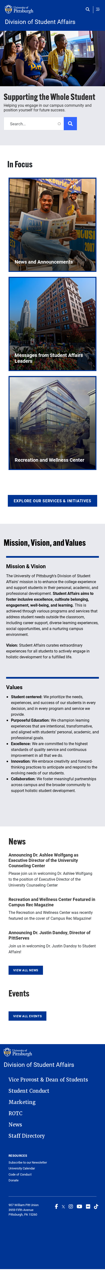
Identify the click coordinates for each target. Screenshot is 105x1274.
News (15, 1125)
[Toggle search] (88, 9)
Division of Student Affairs (40, 22)
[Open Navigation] (97, 9)
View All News (25, 970)
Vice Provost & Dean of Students (48, 1080)
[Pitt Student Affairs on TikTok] (96, 1206)
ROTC (15, 1113)
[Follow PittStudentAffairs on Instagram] (71, 1206)
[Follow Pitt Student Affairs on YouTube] (79, 1206)
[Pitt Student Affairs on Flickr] (88, 1206)
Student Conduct (29, 1091)
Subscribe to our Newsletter (28, 1162)
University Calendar (22, 1168)
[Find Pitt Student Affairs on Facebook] (56, 1206)
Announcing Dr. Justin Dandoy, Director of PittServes (49, 935)
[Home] (52, 12)
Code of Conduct (20, 1174)
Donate (14, 1180)
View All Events (27, 1016)
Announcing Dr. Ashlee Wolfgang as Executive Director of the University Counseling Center (43, 860)
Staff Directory (27, 1136)
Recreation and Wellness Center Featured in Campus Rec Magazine (52, 902)
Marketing (22, 1102)
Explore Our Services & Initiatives (52, 500)
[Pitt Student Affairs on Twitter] (63, 1206)
